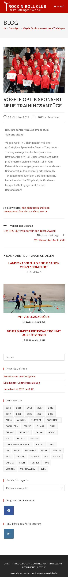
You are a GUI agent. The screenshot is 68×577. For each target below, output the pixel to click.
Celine (27, 426)
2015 (41, 117)
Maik (17, 450)
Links (7, 563)
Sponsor (45, 208)
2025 (50, 414)
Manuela (30, 450)
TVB (47, 462)
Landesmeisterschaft (18, 444)
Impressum (56, 563)
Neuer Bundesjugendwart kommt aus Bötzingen (34, 333)
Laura (39, 444)
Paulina (34, 456)
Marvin (57, 450)
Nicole (20, 456)
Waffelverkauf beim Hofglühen (19, 376)
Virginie (10, 468)
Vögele (28, 211)
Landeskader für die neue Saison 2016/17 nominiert (33, 265)
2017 (40, 407)
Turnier (34, 462)
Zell (43, 468)
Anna (9, 420)
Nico (8, 456)
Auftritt (36, 420)
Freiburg (24, 432)
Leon (52, 444)
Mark (44, 450)
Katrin (34, 438)
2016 (29, 407)
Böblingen (53, 420)
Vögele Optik (40, 211)
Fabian (9, 432)
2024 (40, 414)
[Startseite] (4, 28)
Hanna (39, 432)
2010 (8, 407)
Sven (22, 462)
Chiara (40, 426)
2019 (8, 414)
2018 (50, 407)
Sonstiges (53, 117)
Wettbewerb (27, 468)
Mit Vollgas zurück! (34, 316)
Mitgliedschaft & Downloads (30, 563)
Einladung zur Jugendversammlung (21, 382)
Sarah (56, 456)
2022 (18, 414)
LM (7, 450)
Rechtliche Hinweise (34, 567)
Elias (52, 426)
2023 (29, 414)
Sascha (10, 462)
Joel (8, 438)
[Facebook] (9, 510)
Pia (46, 456)
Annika (21, 420)
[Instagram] (9, 534)
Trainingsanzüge (13, 211)
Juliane (20, 438)
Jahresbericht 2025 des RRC (18, 389)
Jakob (51, 432)
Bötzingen (33, 208)
